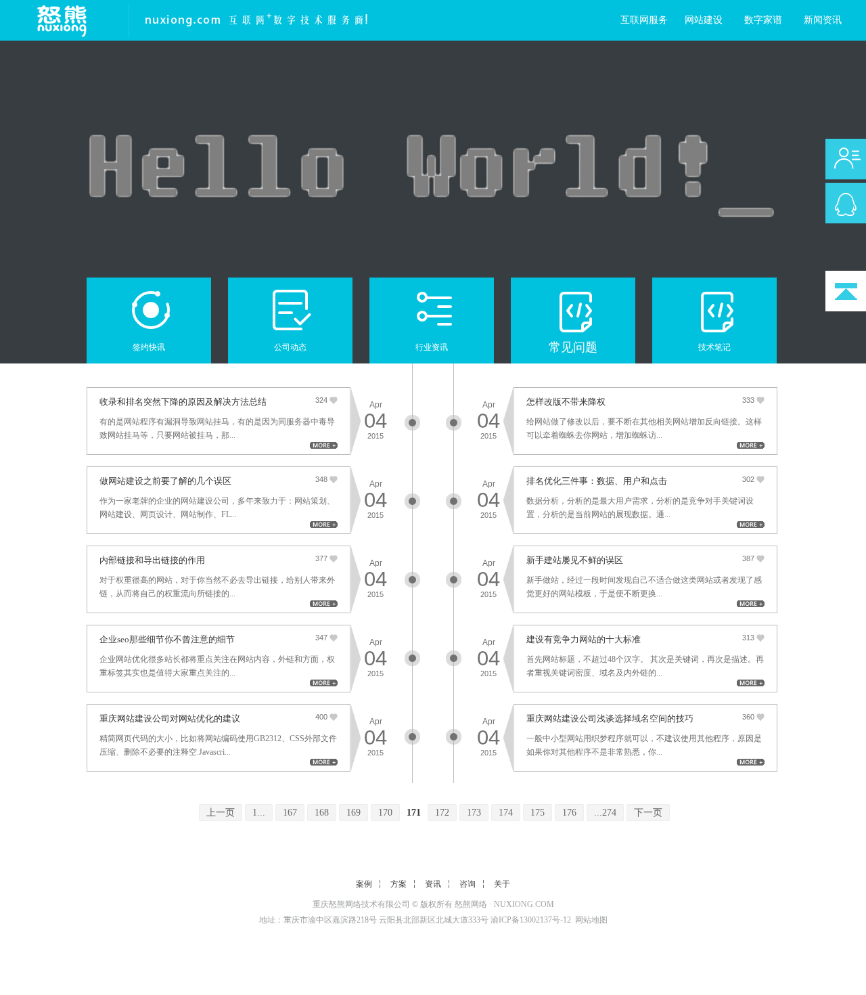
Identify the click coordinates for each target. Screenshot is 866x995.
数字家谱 (763, 20)
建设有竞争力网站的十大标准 (583, 639)
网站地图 (591, 920)
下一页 (648, 813)
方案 (398, 884)
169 (353, 813)
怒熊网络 (471, 904)
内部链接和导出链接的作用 (152, 560)
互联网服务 (644, 20)
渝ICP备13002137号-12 (531, 920)
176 (569, 813)
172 (442, 813)
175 (537, 813)
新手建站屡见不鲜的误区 (574, 560)
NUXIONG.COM (524, 904)
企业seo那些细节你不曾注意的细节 (167, 639)
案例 (364, 884)
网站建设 (704, 20)
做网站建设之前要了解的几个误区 (165, 481)
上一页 (220, 813)
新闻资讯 (823, 20)
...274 (605, 813)
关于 (502, 884)
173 (474, 813)
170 (385, 813)
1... (258, 813)
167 (290, 813)
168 (322, 813)
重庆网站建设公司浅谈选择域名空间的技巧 (609, 718)
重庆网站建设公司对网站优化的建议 (169, 718)
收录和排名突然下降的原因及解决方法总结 (183, 402)
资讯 (433, 884)
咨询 (467, 884)
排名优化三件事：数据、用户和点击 (596, 481)
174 (506, 813)
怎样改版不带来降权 (566, 402)
